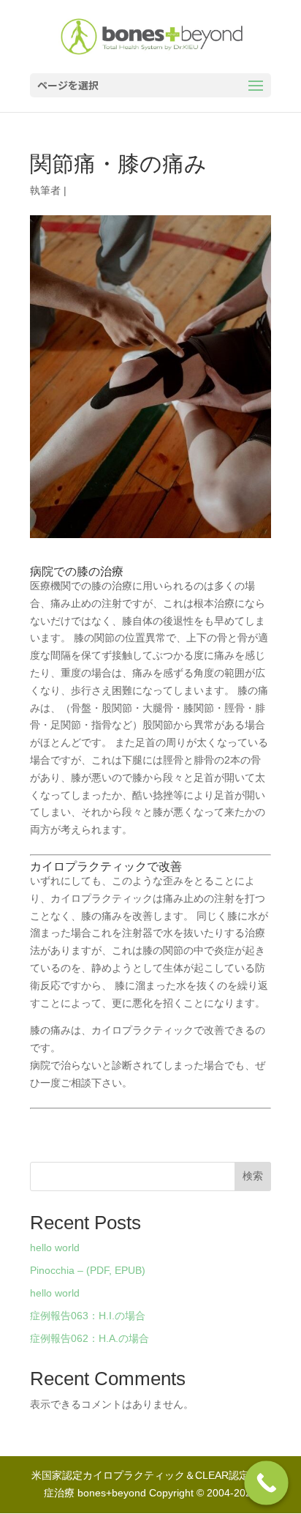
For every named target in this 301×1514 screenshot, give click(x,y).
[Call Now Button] (266, 1483)
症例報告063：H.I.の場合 (87, 1315)
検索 (253, 1176)
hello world (55, 1247)
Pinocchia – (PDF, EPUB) (87, 1270)
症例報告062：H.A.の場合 (89, 1338)
